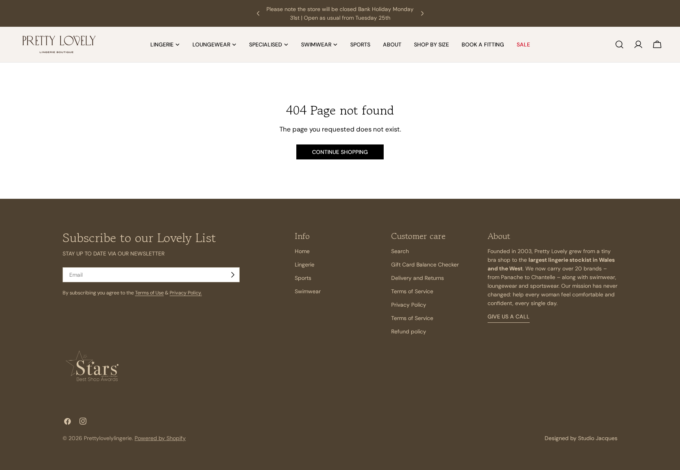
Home (302, 251)
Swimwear (308, 291)
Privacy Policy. (186, 293)
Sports (303, 277)
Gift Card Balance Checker (425, 264)
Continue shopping (340, 151)
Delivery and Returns (417, 277)
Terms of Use (149, 293)
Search (400, 251)
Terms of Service (412, 291)
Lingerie (304, 264)
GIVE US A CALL (509, 316)
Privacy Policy (408, 304)
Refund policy (408, 331)
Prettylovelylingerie (108, 438)
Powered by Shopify (160, 438)
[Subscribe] (232, 274)
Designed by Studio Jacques (581, 438)
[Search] (619, 44)
